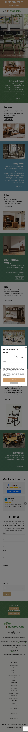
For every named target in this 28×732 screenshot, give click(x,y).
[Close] (26, 347)
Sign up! (14, 380)
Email (4, 361)
